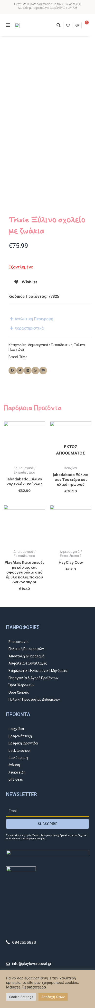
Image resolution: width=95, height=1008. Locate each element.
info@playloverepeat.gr (31, 963)
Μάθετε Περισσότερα (26, 987)
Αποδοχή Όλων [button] (53, 997)
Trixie (23, 357)
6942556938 (24, 942)
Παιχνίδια (16, 349)
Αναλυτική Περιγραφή (34, 319)
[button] (58, 25)
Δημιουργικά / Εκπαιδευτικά (50, 345)
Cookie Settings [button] (21, 997)
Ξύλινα (79, 345)
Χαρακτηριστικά (29, 328)
